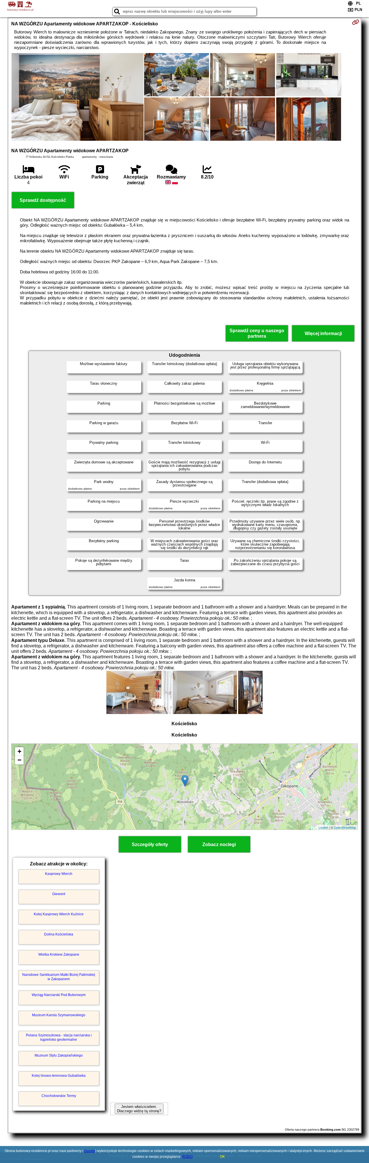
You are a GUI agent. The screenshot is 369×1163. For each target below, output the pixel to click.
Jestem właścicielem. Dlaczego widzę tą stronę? (139, 1108)
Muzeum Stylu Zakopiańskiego (59, 1055)
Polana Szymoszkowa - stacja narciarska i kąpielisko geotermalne (59, 1037)
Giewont (58, 894)
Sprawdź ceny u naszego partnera (256, 333)
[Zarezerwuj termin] (355, 22)
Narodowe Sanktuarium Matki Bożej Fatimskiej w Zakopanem (58, 977)
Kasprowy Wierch (58, 874)
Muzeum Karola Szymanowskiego (58, 1015)
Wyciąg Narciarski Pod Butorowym (59, 995)
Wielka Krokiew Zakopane (58, 954)
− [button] (19, 760)
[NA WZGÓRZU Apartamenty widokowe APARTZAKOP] (78, 97)
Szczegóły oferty (150, 844)
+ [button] (19, 751)
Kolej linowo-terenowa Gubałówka (59, 1076)
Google (89, 1151)
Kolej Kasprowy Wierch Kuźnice (59, 914)
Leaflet (323, 827)
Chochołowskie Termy (59, 1096)
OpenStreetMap (345, 827)
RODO (187, 1157)
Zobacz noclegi (219, 844)
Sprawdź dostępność (43, 200)
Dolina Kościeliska (58, 934)
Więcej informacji (323, 333)
